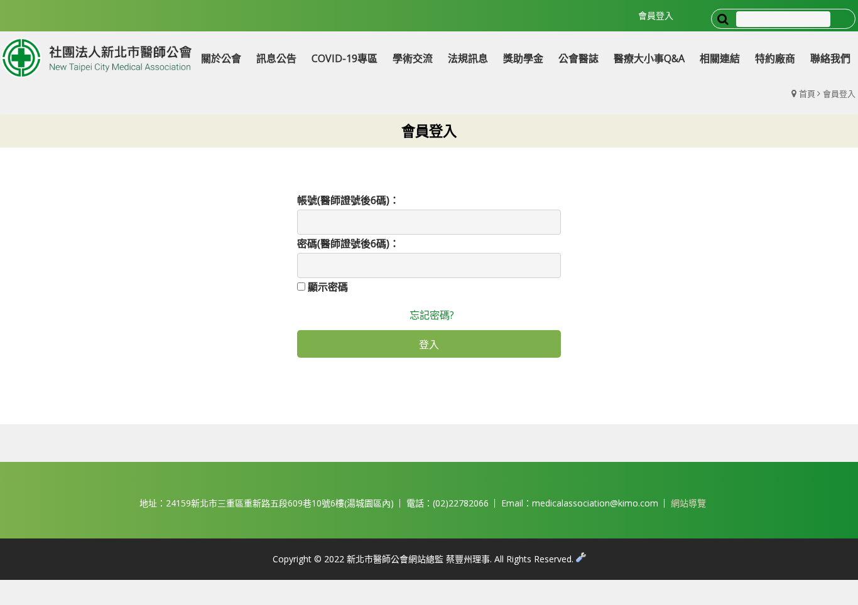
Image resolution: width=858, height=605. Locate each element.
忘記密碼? (432, 315)
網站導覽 (688, 503)
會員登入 (655, 15)
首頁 (807, 93)
